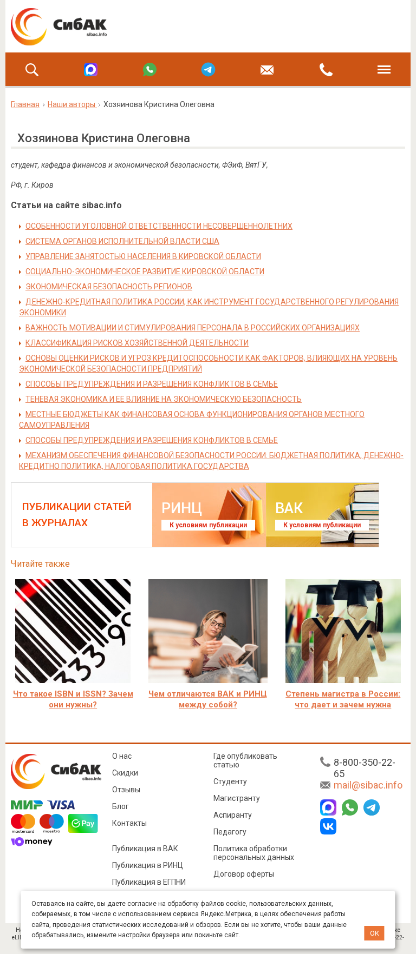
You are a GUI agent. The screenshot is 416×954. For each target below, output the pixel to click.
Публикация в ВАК (145, 848)
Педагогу (229, 831)
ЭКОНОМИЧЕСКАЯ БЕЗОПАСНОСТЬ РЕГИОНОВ (108, 286)
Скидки (125, 773)
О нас (122, 756)
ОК (374, 933)
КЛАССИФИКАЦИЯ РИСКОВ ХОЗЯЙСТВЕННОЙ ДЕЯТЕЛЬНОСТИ (137, 343)
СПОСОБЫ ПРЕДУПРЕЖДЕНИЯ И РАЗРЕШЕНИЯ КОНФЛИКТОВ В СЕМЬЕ (151, 384)
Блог (120, 806)
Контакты (129, 823)
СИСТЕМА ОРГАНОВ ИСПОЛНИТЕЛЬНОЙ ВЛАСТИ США (122, 241)
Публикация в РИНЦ (147, 865)
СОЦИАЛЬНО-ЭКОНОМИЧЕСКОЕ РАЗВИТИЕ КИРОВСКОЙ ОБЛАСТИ (144, 271)
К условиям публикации (208, 525)
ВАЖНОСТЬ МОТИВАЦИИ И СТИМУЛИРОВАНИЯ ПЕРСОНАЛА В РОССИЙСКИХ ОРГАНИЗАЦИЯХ (192, 327)
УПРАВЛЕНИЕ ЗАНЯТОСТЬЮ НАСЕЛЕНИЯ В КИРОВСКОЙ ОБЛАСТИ (143, 256)
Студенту (230, 781)
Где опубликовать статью (245, 760)
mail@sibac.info (368, 785)
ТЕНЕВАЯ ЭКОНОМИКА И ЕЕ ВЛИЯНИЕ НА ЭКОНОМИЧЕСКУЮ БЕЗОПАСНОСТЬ (163, 399)
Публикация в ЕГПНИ (149, 882)
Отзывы (126, 789)
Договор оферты (243, 874)
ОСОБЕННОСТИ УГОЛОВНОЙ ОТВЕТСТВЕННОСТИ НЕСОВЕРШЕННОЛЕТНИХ (158, 226)
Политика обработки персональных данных (253, 853)
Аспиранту (232, 815)
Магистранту (236, 798)
